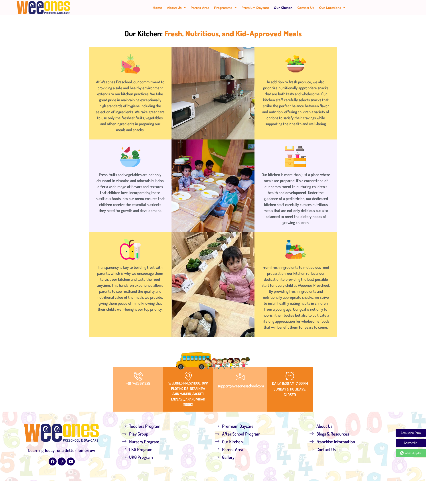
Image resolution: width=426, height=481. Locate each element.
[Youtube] (71, 461)
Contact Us (305, 8)
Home (157, 8)
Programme (223, 8)
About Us (174, 8)
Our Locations (330, 8)
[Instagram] (62, 461)
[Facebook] (53, 461)
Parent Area (200, 8)
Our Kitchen (283, 8)
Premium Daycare (255, 8)
